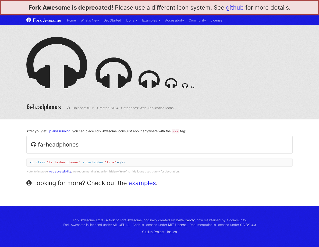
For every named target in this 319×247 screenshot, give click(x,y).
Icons (130, 20)
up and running (59, 131)
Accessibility (174, 20)
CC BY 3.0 (248, 225)
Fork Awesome (46, 20)
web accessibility (60, 171)
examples (142, 182)
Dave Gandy (185, 220)
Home (71, 20)
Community (197, 20)
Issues (172, 232)
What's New (90, 20)
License (216, 20)
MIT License (177, 225)
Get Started (112, 20)
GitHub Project (153, 232)
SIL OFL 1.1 (121, 225)
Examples (149, 20)
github (235, 7)
